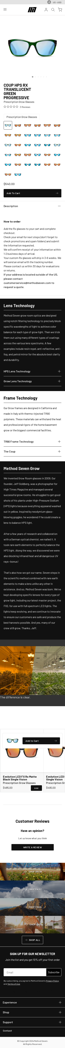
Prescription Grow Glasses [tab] (21, 116)
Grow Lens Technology (18, 381)
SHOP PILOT (32, 890)
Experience (10, 1002)
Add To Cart (13, 194)
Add (36, 788)
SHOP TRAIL (32, 907)
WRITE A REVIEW (32, 847)
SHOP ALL (32, 940)
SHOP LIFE (32, 925)
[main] (32, 439)
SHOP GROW (32, 872)
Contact (8, 1031)
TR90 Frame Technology (19, 441)
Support (8, 1022)
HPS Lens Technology (17, 371)
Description (10, 206)
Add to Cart (32, 741)
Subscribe (53, 972)
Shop (6, 1012)
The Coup (9, 451)
